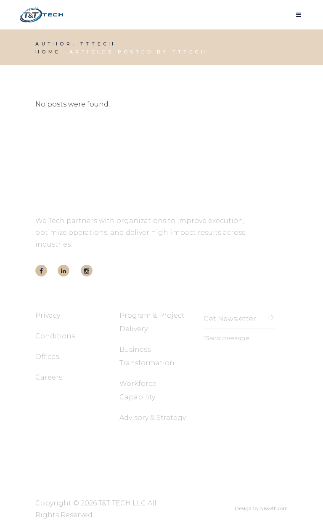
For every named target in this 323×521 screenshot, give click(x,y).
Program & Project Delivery (152, 322)
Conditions (55, 336)
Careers (48, 377)
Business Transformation (147, 356)
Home (48, 52)
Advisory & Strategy (152, 418)
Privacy (47, 315)
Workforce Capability (137, 390)
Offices (47, 357)
